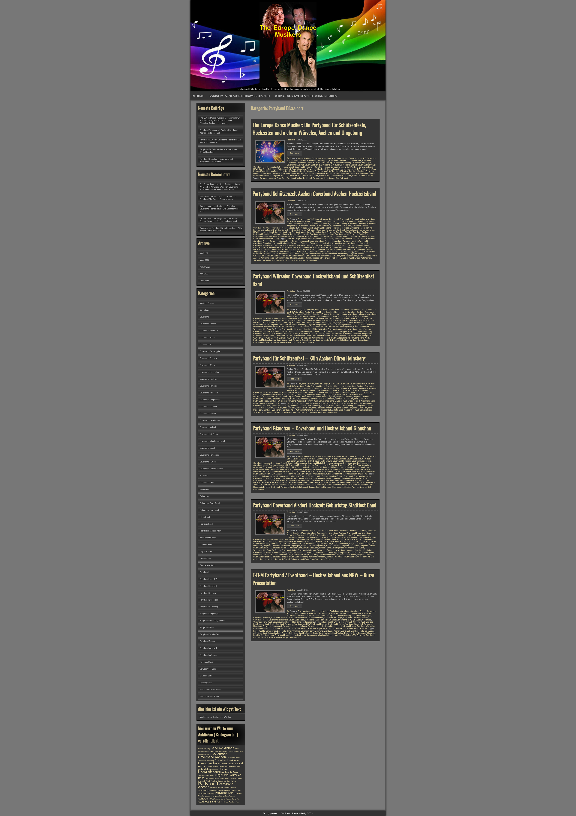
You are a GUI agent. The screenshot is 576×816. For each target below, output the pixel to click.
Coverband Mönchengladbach (265, 167)
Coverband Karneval (295, 165)
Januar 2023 (205, 267)
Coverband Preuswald (262, 245)
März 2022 (204, 281)
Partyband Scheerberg (302, 340)
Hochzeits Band (267, 483)
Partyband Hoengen (280, 557)
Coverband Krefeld (312, 165)
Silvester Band (325, 176)
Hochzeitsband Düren (338, 406)
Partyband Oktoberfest (350, 173)
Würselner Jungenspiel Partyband (285, 342)
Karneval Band (259, 171)
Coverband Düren (354, 161)
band (255, 631)
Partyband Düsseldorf (262, 234)
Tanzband (257, 260)
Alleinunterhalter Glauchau (264, 476)
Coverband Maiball (349, 165)
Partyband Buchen (340, 408)
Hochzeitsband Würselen (326, 336)
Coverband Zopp (331, 553)
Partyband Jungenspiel (290, 173)
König (350, 406)
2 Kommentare (311, 260)
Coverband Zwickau (289, 478)
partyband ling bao (312, 256)
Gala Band (262, 169)
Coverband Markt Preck (283, 332)
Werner (203, 196)
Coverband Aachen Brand (280, 241)
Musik (285, 408)
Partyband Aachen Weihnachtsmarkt (223, 787)
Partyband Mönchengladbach (313, 173)
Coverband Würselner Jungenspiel (357, 334)
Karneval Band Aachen (286, 252)
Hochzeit (324, 406)
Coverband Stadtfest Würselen (311, 334)
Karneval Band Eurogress (307, 252)
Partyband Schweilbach (321, 340)
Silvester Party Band (274, 412)
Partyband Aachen (320, 178)
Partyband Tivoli (267, 258)
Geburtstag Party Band (287, 169)
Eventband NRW (270, 230)
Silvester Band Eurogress (308, 258)
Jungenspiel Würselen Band (264, 252)
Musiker (292, 408)
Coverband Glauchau (362, 476)
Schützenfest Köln (265, 638)
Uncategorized (354, 236)
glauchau (339, 480)
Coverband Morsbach (323, 332)
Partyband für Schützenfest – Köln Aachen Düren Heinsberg (309, 358)
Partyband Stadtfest (340, 340)
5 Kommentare (308, 342)
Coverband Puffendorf (296, 553)
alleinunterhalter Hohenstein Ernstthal (291, 476)
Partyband (310, 171)
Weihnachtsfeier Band (361, 176)
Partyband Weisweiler (262, 176)
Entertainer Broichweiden (263, 336)
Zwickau (363, 487)
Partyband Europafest (262, 557)
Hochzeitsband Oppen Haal (304, 336)
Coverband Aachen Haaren (303, 241)
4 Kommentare (331, 412)
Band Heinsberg (297, 403)
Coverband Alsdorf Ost (307, 550)
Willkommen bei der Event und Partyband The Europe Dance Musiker (306, 96)
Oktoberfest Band (298, 171)
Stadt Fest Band (290, 412)
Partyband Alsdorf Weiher (346, 555)
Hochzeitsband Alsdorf (262, 555)
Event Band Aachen (314, 245)
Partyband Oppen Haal (282, 340)
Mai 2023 (204, 253)
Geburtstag (272, 169)
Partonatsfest (301, 408)
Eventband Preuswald (360, 245)
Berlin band (316, 158)
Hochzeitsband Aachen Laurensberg (328, 247)
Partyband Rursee (367, 173)
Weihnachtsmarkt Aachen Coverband (287, 260)
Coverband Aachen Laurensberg (328, 241)
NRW (354, 635)
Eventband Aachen (294, 178)
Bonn (312, 631)
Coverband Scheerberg (362, 332)
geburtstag (316, 406)
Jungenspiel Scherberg (345, 249)
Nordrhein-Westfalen (342, 635)
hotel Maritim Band (368, 169)
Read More (294, 153)
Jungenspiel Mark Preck (325, 249)
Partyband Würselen (280, 176)
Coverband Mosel (286, 167)
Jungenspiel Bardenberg (281, 249)
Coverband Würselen (296, 245)
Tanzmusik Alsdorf (282, 559)
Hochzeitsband (333, 169)
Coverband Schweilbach (263, 334)
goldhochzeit (364, 480)
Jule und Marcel (206, 206)
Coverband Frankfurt (305, 163)
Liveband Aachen (211, 778)
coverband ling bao (338, 243)
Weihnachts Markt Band (341, 176)
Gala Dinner (315, 480)
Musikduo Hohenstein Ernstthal (355, 485)
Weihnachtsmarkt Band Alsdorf (303, 559)
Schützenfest (337, 410)
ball (288, 403)
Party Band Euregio (312, 555)
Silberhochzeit (338, 487)
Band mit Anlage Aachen (297, 239)
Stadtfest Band (303, 412)
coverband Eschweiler (281, 243)
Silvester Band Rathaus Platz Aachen (356, 258)
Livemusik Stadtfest (270, 338)
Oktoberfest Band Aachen (364, 252)
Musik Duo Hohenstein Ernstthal (311, 485)
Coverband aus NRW (357, 158)
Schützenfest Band (310, 176)
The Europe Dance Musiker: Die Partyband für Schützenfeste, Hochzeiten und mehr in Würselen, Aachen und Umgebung (309, 128)
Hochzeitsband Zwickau (329, 483)
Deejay (301, 478)
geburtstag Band (260, 633)
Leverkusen (312, 635)
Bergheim (305, 631)
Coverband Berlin (302, 222)
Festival (301, 480)
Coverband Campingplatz (317, 161)
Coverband (326, 158)
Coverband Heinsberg (342, 163)
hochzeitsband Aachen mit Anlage (358, 247)
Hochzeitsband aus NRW (350, 169)
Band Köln (281, 631)
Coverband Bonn (299, 161)
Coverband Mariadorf (363, 550)
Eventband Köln (357, 631)
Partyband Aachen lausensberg (335, 254)
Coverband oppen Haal (342, 332)
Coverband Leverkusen (330, 165)
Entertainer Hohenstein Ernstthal (354, 478)
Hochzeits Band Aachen (333, 633)
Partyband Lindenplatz (340, 338)
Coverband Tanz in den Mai (342, 167)
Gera (332, 480)
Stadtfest (347, 487)
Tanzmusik (266, 260)
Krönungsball (359, 406)
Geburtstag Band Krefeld (299, 633)
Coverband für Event (261, 406)
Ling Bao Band (272, 171)
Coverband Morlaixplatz (303, 332)
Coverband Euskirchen (302, 224)
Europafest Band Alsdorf (348, 553)
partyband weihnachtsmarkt (286, 258)
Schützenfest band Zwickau (320, 487)
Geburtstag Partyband (306, 169)
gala (307, 480)
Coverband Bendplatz (262, 243)
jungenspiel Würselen (365, 249)
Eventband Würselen (283, 336)
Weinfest (355, 487)
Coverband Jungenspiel (361, 163)
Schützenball (326, 410)
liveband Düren (267, 408)
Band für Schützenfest (267, 631)
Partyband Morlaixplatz (262, 340)
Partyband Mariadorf (317, 557)
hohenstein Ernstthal (348, 483)
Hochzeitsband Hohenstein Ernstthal (303, 483)
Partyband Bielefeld (340, 171)
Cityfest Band (324, 403)
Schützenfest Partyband (338, 178)
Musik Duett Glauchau (270, 485)
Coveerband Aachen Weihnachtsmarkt (349, 239)
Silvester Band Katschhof (330, 258)
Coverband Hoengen (345, 550)
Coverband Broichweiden (292, 329)
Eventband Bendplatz (341, 245)
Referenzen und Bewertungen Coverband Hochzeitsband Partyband (239, 96)
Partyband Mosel (333, 173)
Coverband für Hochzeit (319, 243)
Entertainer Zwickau (261, 480)
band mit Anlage (304, 158)
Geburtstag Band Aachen (278, 633)
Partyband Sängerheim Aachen (223, 796)
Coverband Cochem (337, 161)
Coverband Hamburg (323, 163)
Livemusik (278, 408)
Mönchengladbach (325, 635)
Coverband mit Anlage (367, 165)
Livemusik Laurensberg (343, 252)
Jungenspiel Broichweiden (303, 249)
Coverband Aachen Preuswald (355, 241)
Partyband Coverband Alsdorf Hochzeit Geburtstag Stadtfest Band (314, 505)
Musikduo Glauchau (333, 485)
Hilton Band (321, 169)
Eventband (358, 167)
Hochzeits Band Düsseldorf (355, 633)
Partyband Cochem (357, 171)
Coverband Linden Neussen (359, 329)
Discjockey (308, 478)
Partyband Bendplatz (276, 256)
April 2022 (204, 274)
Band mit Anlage (311, 403)
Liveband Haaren (326, 252)
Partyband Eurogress (295, 256)
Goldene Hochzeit (351, 480)
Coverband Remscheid (304, 167)
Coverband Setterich (314, 553)
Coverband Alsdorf (289, 550)
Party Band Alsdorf (295, 555)
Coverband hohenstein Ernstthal (266, 478)
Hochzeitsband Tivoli (261, 249)
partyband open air (328, 256)
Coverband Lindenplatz (263, 332)
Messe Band (284, 171)
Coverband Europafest (326, 550)
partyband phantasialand (347, 256)
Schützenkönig (366, 410)
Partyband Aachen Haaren (310, 254)
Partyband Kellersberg (298, 557)
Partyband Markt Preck (360, 338)
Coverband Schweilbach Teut (286, 334)
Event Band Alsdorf (366, 553)
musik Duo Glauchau (288, 485)
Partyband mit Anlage (335, 557)
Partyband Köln (288, 410)
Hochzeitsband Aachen (302, 247)
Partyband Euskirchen (272, 410)
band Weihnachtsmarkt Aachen (320, 239)
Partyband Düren (356, 408)
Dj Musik (336, 478)
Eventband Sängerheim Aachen (266, 247)
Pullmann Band (296, 176)
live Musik (361, 483)
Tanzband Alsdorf (267, 559)
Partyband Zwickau (288, 487)
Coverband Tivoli (279, 245)
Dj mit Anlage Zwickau (323, 478)
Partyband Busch (364, 555)
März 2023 (204, 260)
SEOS (310, 813)
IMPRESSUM (198, 96)
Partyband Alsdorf (327, 555)
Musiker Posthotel (303, 338)
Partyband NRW (350, 557)
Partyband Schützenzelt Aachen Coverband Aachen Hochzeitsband (314, 193)
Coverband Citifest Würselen (315, 329)
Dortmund (319, 631)
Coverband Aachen (340, 158)
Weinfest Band (316, 412)
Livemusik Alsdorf (280, 555)
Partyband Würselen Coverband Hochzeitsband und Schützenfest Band (219, 209)
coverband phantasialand (357, 243)
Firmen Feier (305, 406)
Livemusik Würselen (287, 338)
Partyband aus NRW (323, 171)
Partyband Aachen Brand (289, 254)
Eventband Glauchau (288, 480)
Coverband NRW (279, 553)
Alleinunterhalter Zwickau (318, 476)
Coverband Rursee (322, 167)
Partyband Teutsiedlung (358, 340)
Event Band (281, 178)
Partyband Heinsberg (271, 173)
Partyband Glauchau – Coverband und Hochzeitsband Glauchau (312, 428)
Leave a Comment (326, 559)
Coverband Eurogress (300, 243)
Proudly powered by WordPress (276, 813)
